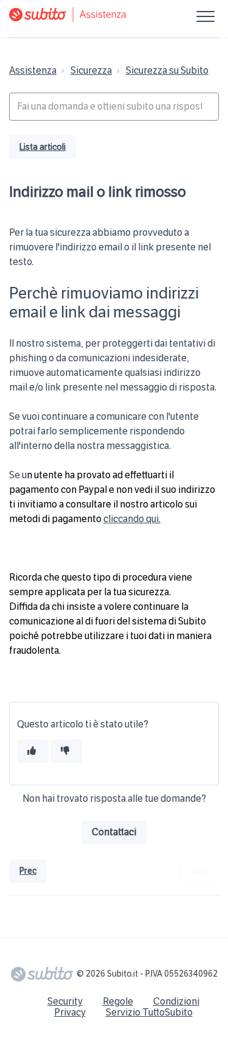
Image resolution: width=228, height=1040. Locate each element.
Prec (27, 871)
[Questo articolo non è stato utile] (66, 751)
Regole (118, 1001)
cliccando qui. (132, 519)
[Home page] (114, 14)
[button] (205, 16)
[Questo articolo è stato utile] (33, 751)
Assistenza (33, 70)
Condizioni (176, 1001)
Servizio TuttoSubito (149, 1012)
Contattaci (114, 832)
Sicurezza (91, 70)
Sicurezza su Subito (167, 70)
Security (65, 1001)
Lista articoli (42, 147)
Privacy (70, 1012)
